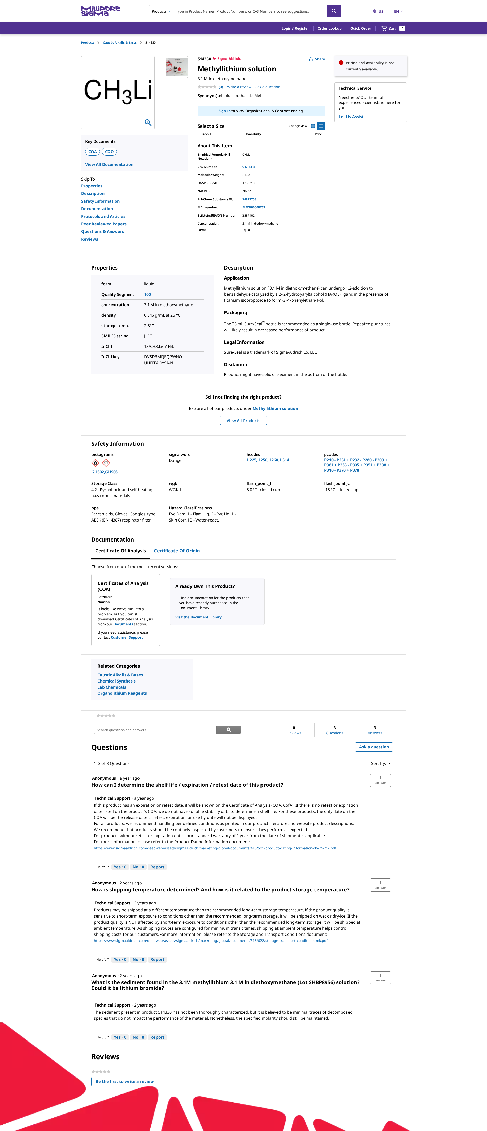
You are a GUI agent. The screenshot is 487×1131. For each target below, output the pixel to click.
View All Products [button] (243, 420)
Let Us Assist (351, 116)
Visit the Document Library (198, 617)
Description (93, 193)
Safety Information (100, 201)
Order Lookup (330, 28)
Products (87, 42)
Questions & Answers (102, 231)
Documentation (97, 208)
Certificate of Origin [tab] (177, 551)
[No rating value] (208, 86)
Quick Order (360, 28)
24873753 (249, 199)
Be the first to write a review (127, 1082)
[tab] (92, 42)
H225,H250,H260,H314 (268, 460)
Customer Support (127, 637)
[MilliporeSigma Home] (100, 11)
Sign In (225, 110)
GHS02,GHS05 (104, 472)
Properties (91, 186)
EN (396, 11)
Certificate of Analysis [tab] (120, 551)
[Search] (334, 11)
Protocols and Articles (103, 216)
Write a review (239, 86)
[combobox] (245, 11)
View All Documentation (109, 164)
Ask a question (267, 86)
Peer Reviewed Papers (104, 224)
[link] (105, 715)
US (381, 11)
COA (92, 151)
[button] (295, 28)
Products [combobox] (159, 11)
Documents (123, 624)
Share (320, 59)
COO (109, 151)
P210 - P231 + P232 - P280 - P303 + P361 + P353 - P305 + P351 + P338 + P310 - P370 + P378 (356, 465)
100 (147, 294)
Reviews (89, 239)
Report (157, 867)
